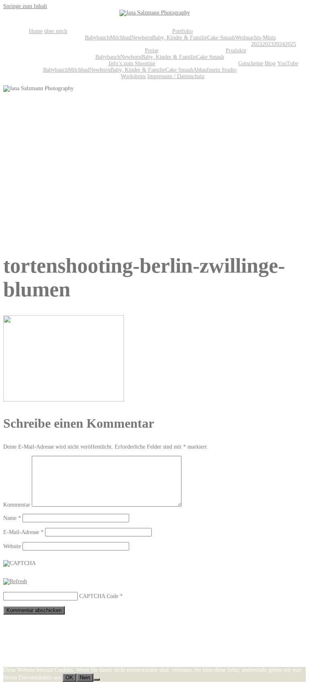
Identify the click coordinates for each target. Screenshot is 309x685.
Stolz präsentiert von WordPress (39, 663)
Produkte (236, 51)
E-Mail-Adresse (23, 532)
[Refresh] (15, 581)
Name (12, 518)
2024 (279, 44)
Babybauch (97, 38)
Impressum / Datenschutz (175, 76)
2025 (290, 44)
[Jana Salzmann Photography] (154, 13)
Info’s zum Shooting (132, 63)
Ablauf (201, 70)
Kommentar (16, 505)
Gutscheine (250, 63)
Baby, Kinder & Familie (179, 38)
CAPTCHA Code (98, 596)
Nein (85, 678)
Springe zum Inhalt (25, 6)
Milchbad (120, 38)
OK (69, 678)
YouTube (287, 63)
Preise (152, 51)
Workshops (133, 76)
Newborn (141, 38)
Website (12, 546)
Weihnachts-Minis (255, 38)
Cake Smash (221, 38)
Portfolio (182, 31)
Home (36, 31)
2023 (268, 44)
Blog (270, 63)
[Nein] (96, 679)
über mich (55, 31)
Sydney (107, 663)
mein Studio (223, 70)
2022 (256, 44)
